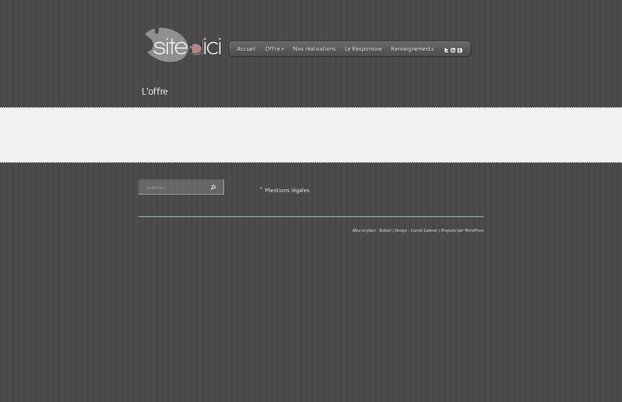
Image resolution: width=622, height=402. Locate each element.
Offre (274, 48)
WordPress (474, 230)
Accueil (246, 48)
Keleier (385, 230)
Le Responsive (363, 48)
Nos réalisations (314, 48)
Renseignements (412, 48)
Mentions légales (287, 190)
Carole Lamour (424, 230)
